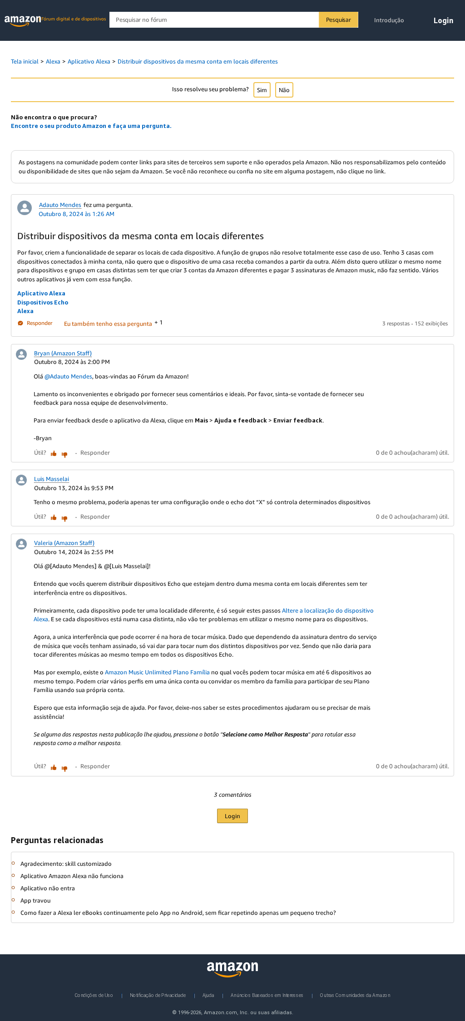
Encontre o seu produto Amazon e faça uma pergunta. (91, 125)
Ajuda (208, 995)
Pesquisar (338, 19)
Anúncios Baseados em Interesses (267, 995)
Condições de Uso (94, 995)
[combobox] (233, 20)
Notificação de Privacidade (158, 995)
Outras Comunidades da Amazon (355, 995)
